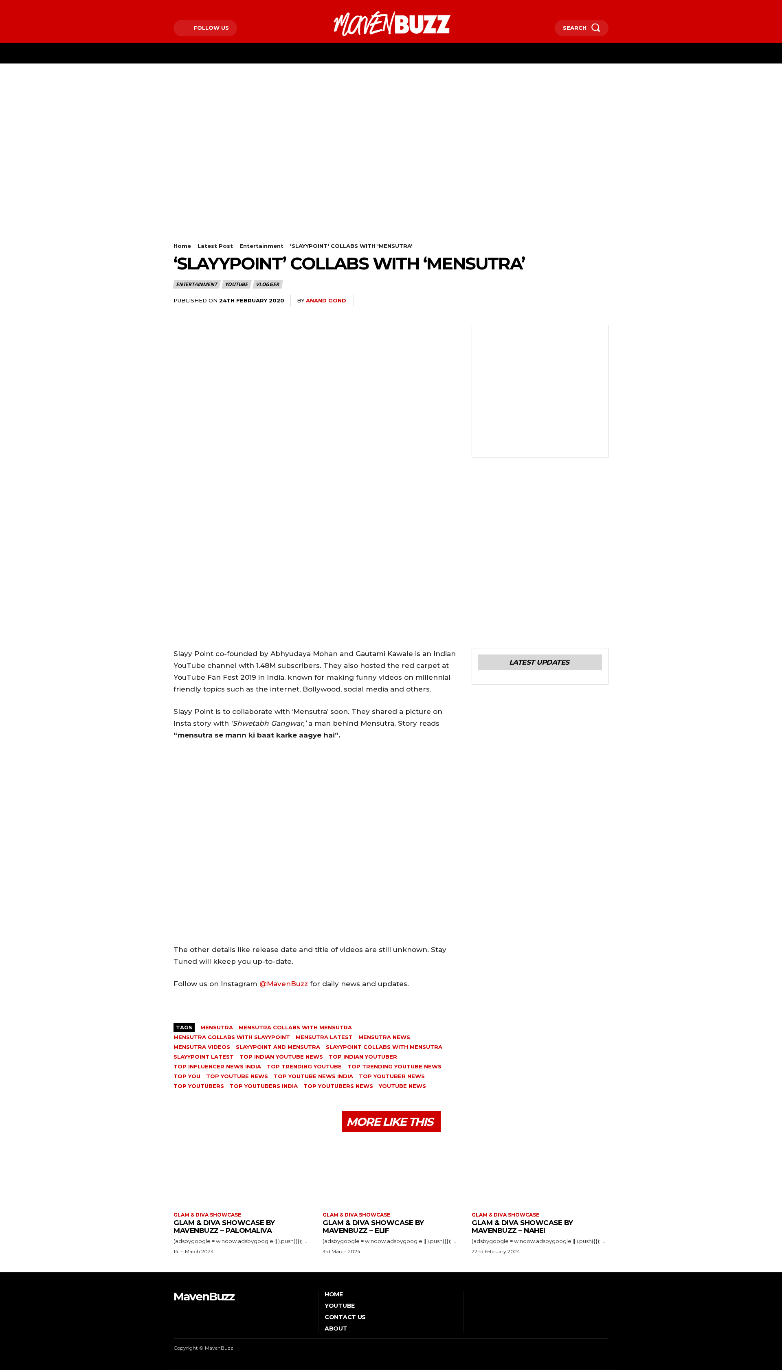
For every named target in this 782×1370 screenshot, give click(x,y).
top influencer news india (217, 1066)
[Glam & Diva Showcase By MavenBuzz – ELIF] (391, 1173)
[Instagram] (187, 6)
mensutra (216, 1027)
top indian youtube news (281, 1056)
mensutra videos (202, 1047)
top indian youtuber (363, 1056)
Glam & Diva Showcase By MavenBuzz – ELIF (373, 1227)
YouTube (236, 284)
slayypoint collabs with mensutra (384, 1047)
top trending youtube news (394, 1066)
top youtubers (199, 1086)
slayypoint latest (204, 1056)
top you (187, 1076)
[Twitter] (200, 6)
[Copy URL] (581, 301)
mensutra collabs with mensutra (295, 1027)
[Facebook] (174, 6)
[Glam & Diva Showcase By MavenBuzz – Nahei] (540, 1173)
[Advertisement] (391, 125)
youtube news (402, 1086)
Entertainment (261, 246)
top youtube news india (313, 1076)
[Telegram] (562, 301)
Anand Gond (326, 300)
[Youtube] (212, 6)
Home (182, 246)
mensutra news (384, 1037)
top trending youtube (304, 1066)
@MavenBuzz (283, 984)
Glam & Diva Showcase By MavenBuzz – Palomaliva (224, 1227)
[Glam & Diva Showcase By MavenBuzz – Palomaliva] (242, 1173)
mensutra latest (324, 1037)
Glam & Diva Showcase (207, 1215)
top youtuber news (392, 1076)
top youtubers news (338, 1086)
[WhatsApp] (506, 301)
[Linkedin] (524, 301)
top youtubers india (264, 1086)
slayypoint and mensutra (278, 1047)
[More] (599, 301)
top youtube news (237, 1076)
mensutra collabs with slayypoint (232, 1037)
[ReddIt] (543, 301)
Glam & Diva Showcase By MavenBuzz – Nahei (522, 1227)
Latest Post (215, 246)
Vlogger (267, 284)
